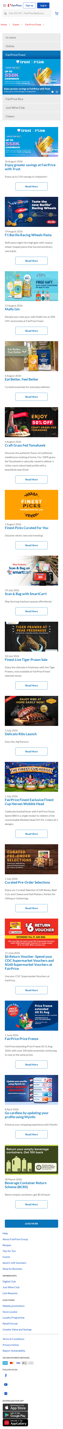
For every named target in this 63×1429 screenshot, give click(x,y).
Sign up (29, 5)
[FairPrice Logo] (15, 5)
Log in (43, 5)
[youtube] (31, 1384)
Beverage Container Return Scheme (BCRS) (26, 1185)
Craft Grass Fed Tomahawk (25, 445)
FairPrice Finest (16, 55)
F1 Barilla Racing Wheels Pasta (28, 235)
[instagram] (31, 1393)
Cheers (10, 116)
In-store (11, 37)
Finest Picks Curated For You (26, 528)
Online (10, 46)
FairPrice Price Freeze (21, 1039)
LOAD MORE (31, 1223)
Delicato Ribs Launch (21, 734)
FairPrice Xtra (14, 99)
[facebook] (31, 1375)
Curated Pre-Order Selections (27, 882)
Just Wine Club (15, 107)
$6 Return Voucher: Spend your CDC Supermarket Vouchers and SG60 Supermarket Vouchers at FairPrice (29, 962)
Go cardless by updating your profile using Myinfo (27, 1115)
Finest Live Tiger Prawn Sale (26, 660)
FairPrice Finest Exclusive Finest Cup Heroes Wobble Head (29, 802)
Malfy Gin (12, 309)
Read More (31, 186)
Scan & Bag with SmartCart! (26, 594)
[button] (52, 92)
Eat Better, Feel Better (21, 379)
